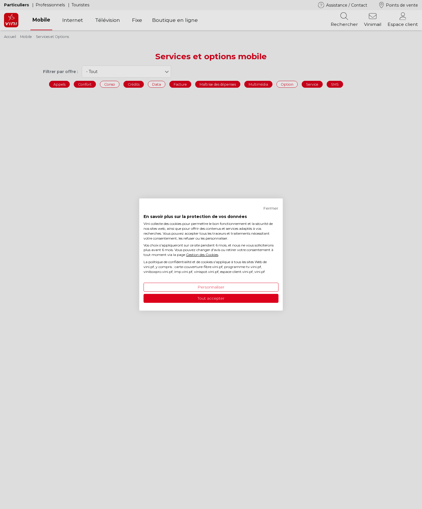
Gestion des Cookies (202, 254)
